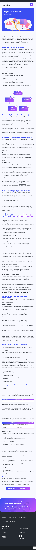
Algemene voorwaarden (16, 548)
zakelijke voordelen (22, 184)
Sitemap (25, 548)
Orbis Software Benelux (22, 517)
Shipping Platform (5, 533)
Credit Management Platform (7, 538)
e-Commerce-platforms (24, 220)
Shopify (5, 221)
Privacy (8, 548)
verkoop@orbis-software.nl (11, 508)
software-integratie (30, 172)
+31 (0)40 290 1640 (9, 506)
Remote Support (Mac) (22, 541)
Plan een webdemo (24, 508)
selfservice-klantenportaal (15, 325)
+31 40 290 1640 (22, 532)
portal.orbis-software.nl (25, 506)
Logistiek (3, 531)
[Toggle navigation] (31, 4)
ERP (2, 529)
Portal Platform (4, 532)
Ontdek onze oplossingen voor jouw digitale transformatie (18, 488)
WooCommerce (15, 221)
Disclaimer (22, 548)
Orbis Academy (4, 536)
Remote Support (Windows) (23, 539)
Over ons (20, 518)
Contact (20, 520)
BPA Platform (4, 537)
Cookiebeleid (11, 548)
